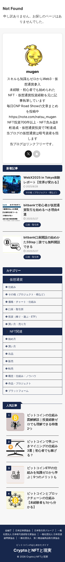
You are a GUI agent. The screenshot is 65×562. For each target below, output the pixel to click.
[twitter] (28, 154)
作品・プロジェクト (19, 383)
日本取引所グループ (44, 530)
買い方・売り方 (17, 324)
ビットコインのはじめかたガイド (32, 545)
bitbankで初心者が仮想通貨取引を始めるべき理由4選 (41, 209)
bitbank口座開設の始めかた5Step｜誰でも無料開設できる (41, 242)
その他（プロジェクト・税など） (27, 294)
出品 (10, 353)
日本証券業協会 (23, 530)
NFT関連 (16, 331)
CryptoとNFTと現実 (32, 550)
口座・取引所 (15, 309)
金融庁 (8, 530)
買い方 (12, 346)
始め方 (12, 338)
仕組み (12, 286)
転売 (10, 368)
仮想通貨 (16, 279)
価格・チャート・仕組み (22, 301)
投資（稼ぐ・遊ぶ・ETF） (23, 316)
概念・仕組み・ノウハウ (22, 375)
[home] (36, 154)
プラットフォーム (18, 390)
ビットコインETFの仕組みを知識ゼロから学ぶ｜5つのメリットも (42, 472)
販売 (10, 361)
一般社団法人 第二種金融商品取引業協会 (39, 538)
